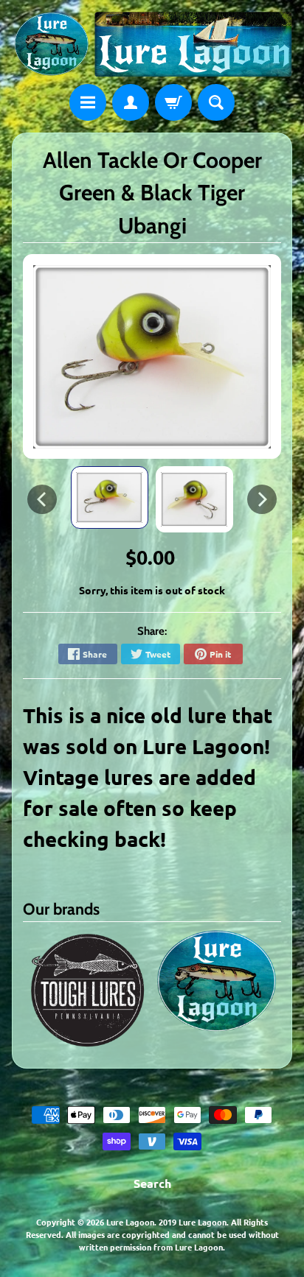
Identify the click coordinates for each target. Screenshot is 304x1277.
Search (152, 1183)
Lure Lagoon (130, 1222)
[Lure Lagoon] (152, 44)
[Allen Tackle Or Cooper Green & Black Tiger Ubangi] (109, 497)
